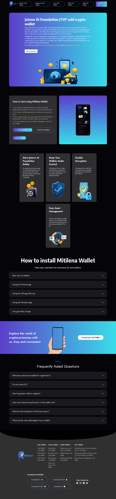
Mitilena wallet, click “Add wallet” (28, 117)
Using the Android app (21, 284)
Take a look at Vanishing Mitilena (50, 45)
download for (36, 480)
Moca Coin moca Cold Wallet (51, 465)
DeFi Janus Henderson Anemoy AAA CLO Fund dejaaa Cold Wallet (86, 454)
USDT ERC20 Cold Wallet (41, 454)
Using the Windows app (22, 302)
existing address (43, 130)
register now (99, 4)
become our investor (73, 45)
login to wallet (19, 138)
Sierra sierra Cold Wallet (52, 449)
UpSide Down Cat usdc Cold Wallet (65, 449)
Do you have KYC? (20, 384)
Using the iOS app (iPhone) (23, 293)
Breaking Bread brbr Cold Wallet (66, 459)
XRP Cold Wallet (85, 4)
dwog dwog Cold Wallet (52, 459)
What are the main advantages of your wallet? (31, 420)
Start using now (31, 51)
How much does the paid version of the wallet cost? (33, 402)
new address (23, 130)
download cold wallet (91, 337)
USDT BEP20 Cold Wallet (41, 449)
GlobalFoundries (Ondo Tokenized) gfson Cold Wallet (85, 449)
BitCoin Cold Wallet (23, 4)
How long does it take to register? (26, 393)
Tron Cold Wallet (56, 4)
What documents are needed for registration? (31, 375)
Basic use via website (20, 275)
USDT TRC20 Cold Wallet (41, 459)
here (14, 114)
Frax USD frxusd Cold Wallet (53, 454)
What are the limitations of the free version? (30, 411)
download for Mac (37, 486)
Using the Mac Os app (21, 311)
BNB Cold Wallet (71, 4)
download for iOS (59, 480)
